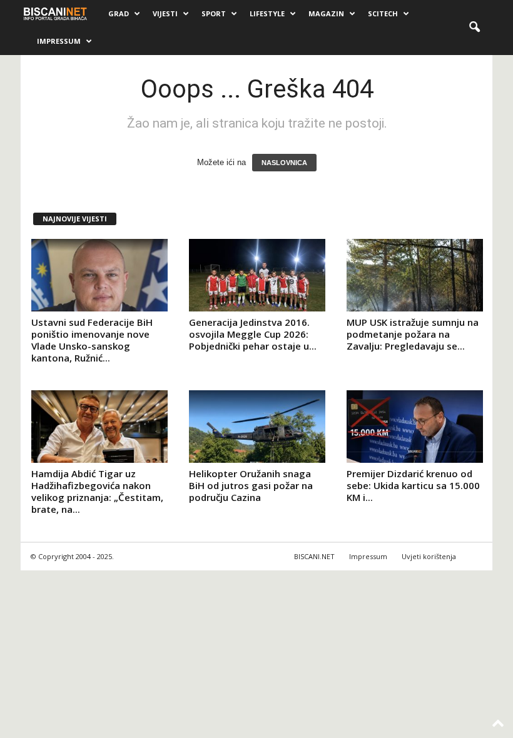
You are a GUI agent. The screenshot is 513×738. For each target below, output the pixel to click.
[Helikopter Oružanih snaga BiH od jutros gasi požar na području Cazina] (257, 426)
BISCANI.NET (314, 556)
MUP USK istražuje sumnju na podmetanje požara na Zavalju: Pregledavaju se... (413, 334)
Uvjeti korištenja (429, 556)
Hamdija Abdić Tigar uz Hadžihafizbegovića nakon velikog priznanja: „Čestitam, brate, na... (97, 491)
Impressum (59, 41)
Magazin (326, 13)
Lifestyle (267, 13)
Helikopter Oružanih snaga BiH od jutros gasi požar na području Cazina (251, 485)
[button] (474, 27)
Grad (118, 13)
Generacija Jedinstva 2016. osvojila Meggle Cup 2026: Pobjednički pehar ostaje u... (253, 334)
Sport (213, 13)
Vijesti (165, 13)
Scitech (383, 13)
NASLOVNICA (284, 162)
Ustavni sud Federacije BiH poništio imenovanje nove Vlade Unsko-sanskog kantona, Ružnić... (92, 340)
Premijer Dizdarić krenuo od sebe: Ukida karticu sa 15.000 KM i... (413, 485)
